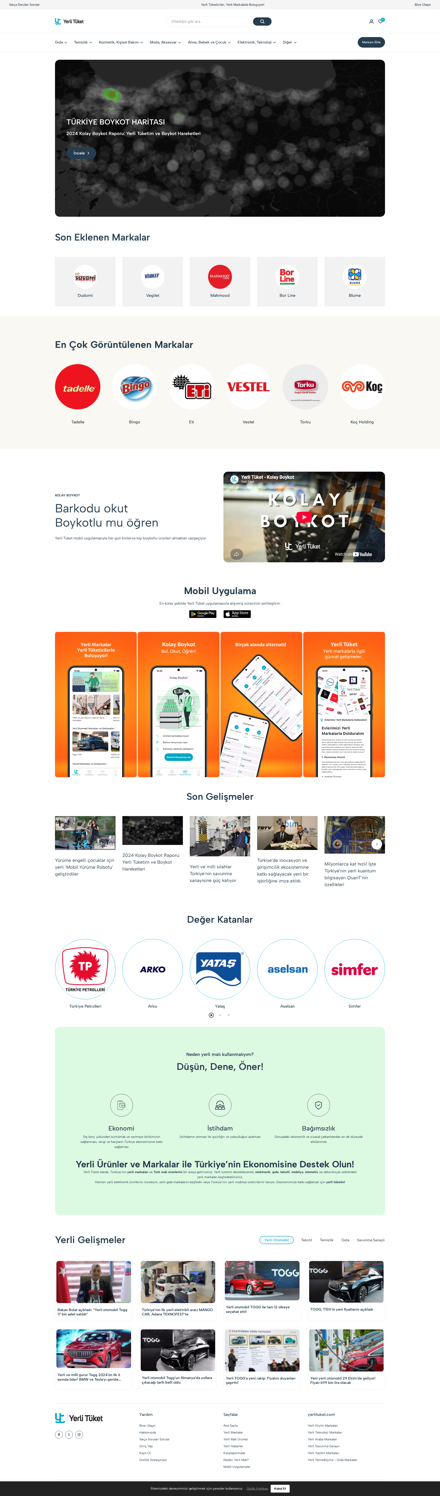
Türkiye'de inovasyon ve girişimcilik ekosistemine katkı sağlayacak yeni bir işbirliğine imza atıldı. (283, 871)
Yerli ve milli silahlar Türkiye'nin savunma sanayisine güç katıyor (213, 873)
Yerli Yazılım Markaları (323, 1453)
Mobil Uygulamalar (236, 1467)
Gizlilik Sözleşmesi (153, 1460)
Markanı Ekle (371, 42)
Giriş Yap (146, 1446)
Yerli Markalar (233, 1432)
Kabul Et (280, 1488)
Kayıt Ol (145, 1453)
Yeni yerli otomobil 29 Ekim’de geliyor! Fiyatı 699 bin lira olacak (343, 1380)
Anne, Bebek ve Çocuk (207, 42)
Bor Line (287, 295)
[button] (69, 202)
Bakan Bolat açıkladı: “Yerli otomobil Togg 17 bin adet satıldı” (92, 1312)
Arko (152, 1006)
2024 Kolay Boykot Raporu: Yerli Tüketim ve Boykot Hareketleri (151, 862)
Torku (305, 422)
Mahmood (220, 295)
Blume (355, 295)
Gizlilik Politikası (257, 1488)
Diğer (287, 42)
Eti (191, 422)
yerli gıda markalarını (174, 1182)
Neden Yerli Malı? (236, 1460)
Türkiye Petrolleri (85, 1006)
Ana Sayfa (230, 1426)
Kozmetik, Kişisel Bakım (119, 42)
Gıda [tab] (345, 1240)
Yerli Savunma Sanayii (324, 1446)
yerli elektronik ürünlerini (125, 1182)
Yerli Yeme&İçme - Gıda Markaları (332, 1460)
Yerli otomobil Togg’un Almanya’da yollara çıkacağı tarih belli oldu (177, 1380)
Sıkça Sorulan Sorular (24, 5)
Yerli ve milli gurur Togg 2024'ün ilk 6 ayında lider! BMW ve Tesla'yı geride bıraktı (89, 1377)
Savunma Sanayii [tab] (371, 1240)
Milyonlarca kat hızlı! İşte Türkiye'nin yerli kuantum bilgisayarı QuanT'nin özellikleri (350, 874)
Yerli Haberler (233, 1446)
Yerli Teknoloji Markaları (325, 1432)
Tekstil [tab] (306, 1240)
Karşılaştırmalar (234, 1453)
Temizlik (81, 42)
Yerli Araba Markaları (322, 1439)
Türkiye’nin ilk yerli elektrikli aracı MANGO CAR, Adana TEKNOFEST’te (177, 1312)
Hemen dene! (240, 5)
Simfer (355, 1006)
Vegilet (152, 295)
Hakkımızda (147, 1432)
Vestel (248, 422)
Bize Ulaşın (423, 5)
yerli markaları (207, 1177)
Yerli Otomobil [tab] (276, 1240)
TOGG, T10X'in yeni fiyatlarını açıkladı (341, 1309)
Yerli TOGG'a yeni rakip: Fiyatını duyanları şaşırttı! (260, 1380)
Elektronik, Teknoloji (255, 42)
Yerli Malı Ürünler (235, 1439)
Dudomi (85, 295)
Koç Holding (362, 422)
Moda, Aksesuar (163, 42)
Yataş (220, 1006)
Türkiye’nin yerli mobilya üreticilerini (237, 1182)
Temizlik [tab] (327, 1240)
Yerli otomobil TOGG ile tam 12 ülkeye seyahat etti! (258, 1309)
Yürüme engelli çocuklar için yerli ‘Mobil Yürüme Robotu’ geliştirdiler (84, 867)
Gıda (59, 42)
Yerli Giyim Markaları (323, 1426)
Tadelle (77, 422)
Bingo (134, 422)
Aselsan (287, 1006)
